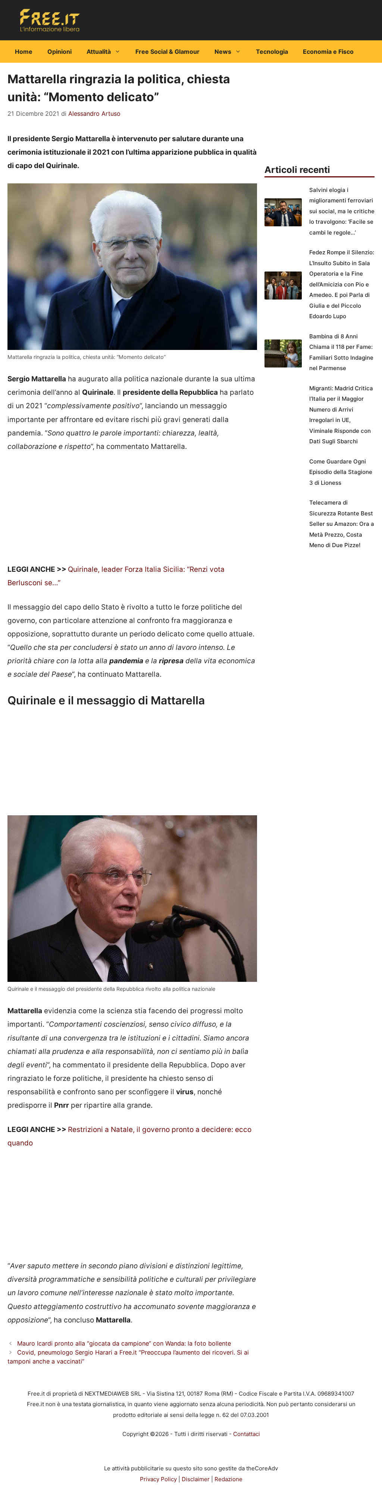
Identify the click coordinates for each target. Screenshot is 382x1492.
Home (23, 51)
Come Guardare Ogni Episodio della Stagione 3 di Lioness (340, 472)
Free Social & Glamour (167, 51)
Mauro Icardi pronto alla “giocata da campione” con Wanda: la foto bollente (124, 1343)
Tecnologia (272, 51)
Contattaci (246, 1433)
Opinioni (59, 51)
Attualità (99, 51)
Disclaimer (196, 1479)
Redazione (228, 1479)
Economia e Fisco (328, 51)
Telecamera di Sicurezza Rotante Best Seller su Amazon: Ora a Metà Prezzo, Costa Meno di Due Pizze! (341, 524)
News (223, 51)
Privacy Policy (158, 1479)
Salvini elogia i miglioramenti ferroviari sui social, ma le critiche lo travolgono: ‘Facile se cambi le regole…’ (342, 211)
